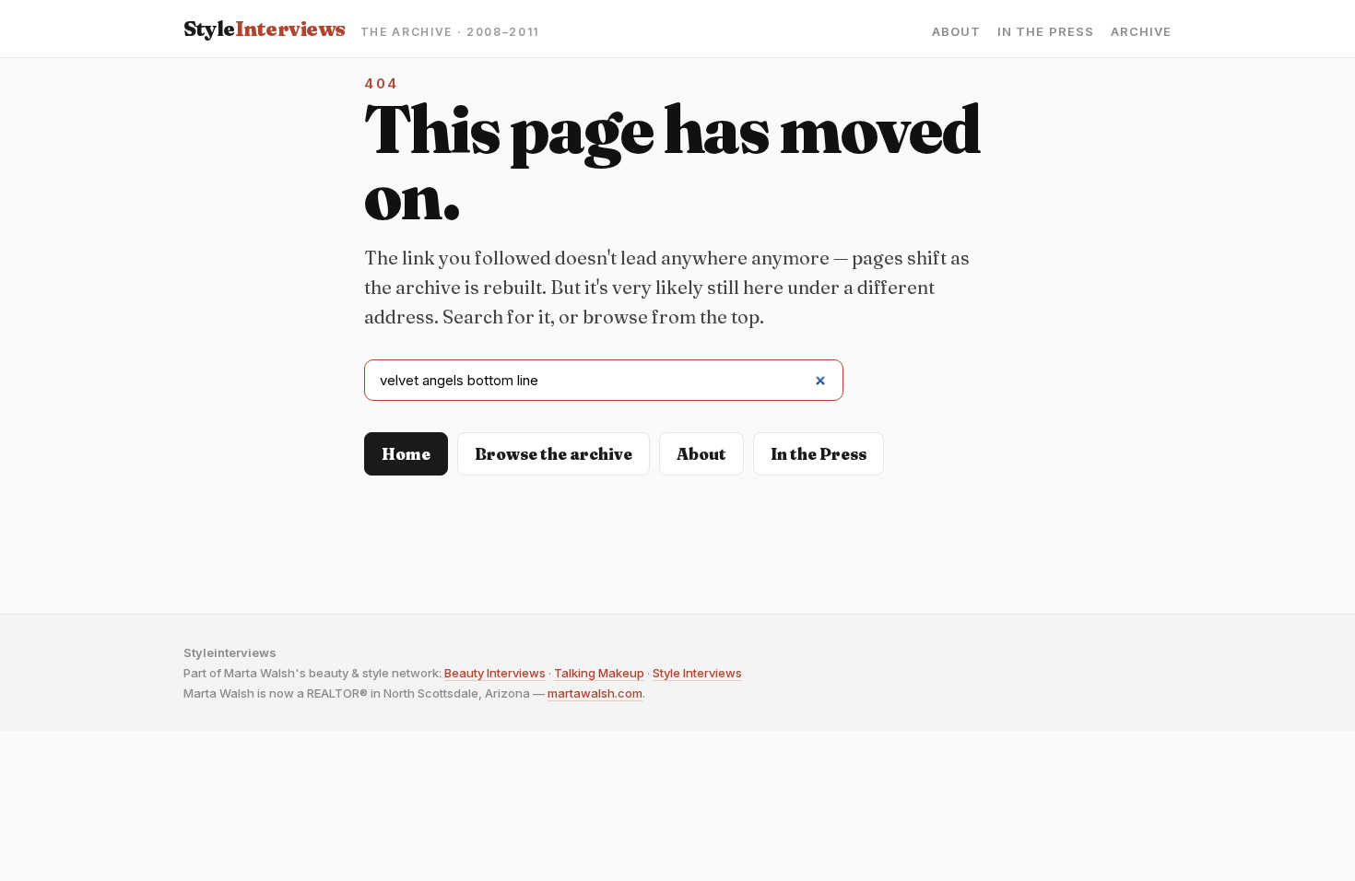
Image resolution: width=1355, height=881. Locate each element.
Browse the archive (553, 454)
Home (406, 454)
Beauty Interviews (495, 672)
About (956, 32)
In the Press (1045, 32)
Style (264, 28)
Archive (1141, 32)
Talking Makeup (599, 672)
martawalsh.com (595, 693)
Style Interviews (697, 672)
